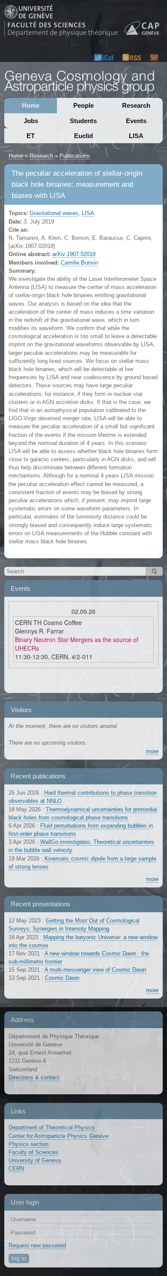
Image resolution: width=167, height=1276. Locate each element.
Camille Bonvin (79, 262)
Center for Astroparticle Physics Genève (58, 1136)
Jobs (31, 120)
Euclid (83, 135)
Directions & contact (34, 1077)
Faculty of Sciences (33, 1152)
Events (136, 120)
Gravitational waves (54, 213)
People (83, 105)
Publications (75, 156)
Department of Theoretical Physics (52, 1127)
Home (30, 105)
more (152, 751)
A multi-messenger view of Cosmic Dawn (95, 970)
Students (83, 120)
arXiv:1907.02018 (73, 254)
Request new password (37, 1245)
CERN (16, 1168)
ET (31, 135)
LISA (136, 135)
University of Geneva (35, 1160)
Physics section (28, 1144)
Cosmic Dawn (62, 978)
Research (136, 105)
